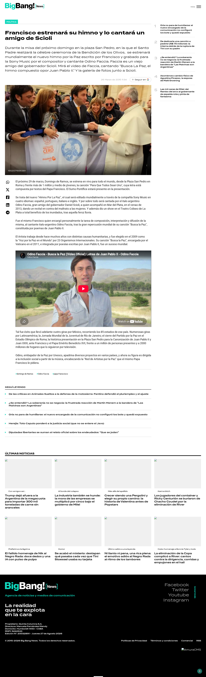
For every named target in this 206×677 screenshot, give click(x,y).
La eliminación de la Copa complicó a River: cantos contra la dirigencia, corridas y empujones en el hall (176, 558)
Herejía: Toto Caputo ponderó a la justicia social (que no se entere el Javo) (56, 423)
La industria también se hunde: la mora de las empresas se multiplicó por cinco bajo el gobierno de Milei (77, 500)
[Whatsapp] (7, 182)
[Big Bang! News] (24, 6)
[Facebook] (7, 197)
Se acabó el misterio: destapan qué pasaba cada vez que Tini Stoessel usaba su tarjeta (77, 556)
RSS (198, 640)
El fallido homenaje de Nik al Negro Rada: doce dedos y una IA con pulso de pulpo (27, 556)
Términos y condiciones (164, 640)
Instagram (176, 600)
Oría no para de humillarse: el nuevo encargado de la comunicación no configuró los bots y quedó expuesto (78, 414)
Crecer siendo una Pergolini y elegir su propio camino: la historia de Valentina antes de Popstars (126, 500)
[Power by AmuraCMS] (191, 649)
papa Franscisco (61, 373)
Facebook (177, 584)
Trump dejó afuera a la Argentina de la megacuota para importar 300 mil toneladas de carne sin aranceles (25, 501)
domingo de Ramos (25, 373)
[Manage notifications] (199, 671)
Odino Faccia (43, 373)
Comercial (187, 640)
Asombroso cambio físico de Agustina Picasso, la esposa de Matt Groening (176, 78)
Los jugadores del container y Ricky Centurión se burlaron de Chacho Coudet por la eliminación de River (177, 500)
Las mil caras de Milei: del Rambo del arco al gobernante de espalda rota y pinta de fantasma (177, 93)
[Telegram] (7, 212)
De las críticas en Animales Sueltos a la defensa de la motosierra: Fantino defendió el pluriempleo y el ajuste (79, 394)
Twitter (180, 589)
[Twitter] (7, 189)
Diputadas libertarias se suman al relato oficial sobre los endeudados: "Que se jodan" (64, 432)
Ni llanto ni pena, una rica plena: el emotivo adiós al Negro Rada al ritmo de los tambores (128, 556)
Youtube (178, 595)
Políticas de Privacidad (134, 640)
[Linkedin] (7, 204)
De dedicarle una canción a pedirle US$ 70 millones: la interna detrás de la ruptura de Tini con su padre (177, 45)
